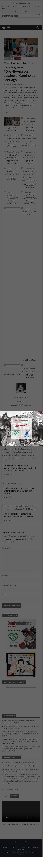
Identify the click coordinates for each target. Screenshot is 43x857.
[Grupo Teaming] (11, 428)
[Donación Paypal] (32, 428)
